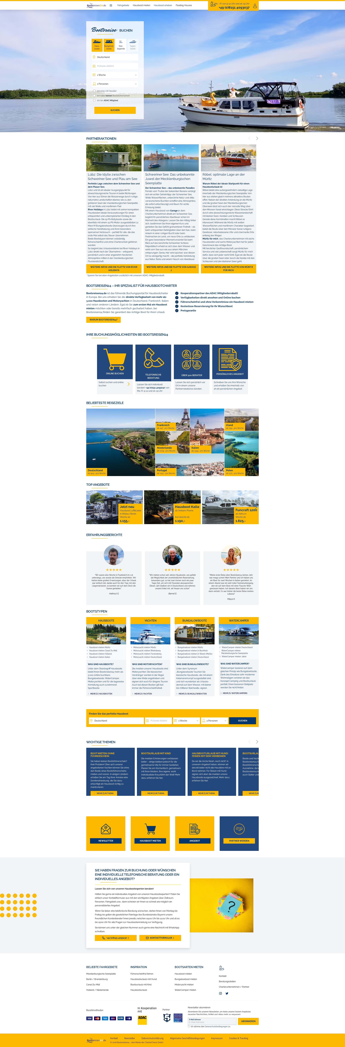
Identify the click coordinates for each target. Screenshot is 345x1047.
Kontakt (222, 976)
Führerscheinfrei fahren (141, 973)
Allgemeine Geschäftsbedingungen (187, 1038)
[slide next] (257, 138)
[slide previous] (249, 138)
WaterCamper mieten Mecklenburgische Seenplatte (234, 651)
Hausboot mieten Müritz (99, 647)
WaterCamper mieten (185, 990)
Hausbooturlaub (138, 990)
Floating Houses (184, 5)
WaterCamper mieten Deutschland (237, 647)
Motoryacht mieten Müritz (144, 647)
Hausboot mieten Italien (99, 657)
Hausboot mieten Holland (100, 654)
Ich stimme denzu (210, 1026)
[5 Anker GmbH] (167, 1018)
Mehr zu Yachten (143, 694)
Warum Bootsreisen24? (104, 319)
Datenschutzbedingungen (216, 1026)
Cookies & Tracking (238, 1038)
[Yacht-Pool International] (178, 1018)
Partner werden (239, 841)
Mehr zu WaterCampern (235, 693)
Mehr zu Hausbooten (101, 694)
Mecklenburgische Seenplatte (101, 973)
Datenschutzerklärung (152, 1038)
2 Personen (102, 84)
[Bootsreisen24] (96, 1040)
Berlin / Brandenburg (97, 979)
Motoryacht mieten (184, 984)
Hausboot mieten (141, 5)
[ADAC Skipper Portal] (147, 1016)
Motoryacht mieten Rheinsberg (147, 650)
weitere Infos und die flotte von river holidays (113, 269)
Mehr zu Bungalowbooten (193, 694)
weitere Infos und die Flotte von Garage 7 (171, 269)
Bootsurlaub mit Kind (140, 984)
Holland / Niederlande (97, 990)
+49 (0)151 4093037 (155, 387)
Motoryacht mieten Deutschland (147, 657)
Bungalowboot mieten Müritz (190, 647)
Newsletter (106, 841)
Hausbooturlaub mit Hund (143, 979)
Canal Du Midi (93, 984)
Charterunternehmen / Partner (234, 987)
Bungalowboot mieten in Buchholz (193, 650)
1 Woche (101, 75)
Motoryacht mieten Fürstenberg (147, 654)
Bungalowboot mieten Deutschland (193, 657)
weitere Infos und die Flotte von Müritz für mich (228, 269)
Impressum (217, 1038)
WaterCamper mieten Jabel (234, 656)
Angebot (194, 841)
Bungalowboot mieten (186, 979)
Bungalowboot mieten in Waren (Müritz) (195, 654)
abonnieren (248, 1021)
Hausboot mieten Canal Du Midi (103, 650)
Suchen (115, 110)
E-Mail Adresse (195, 1020)
